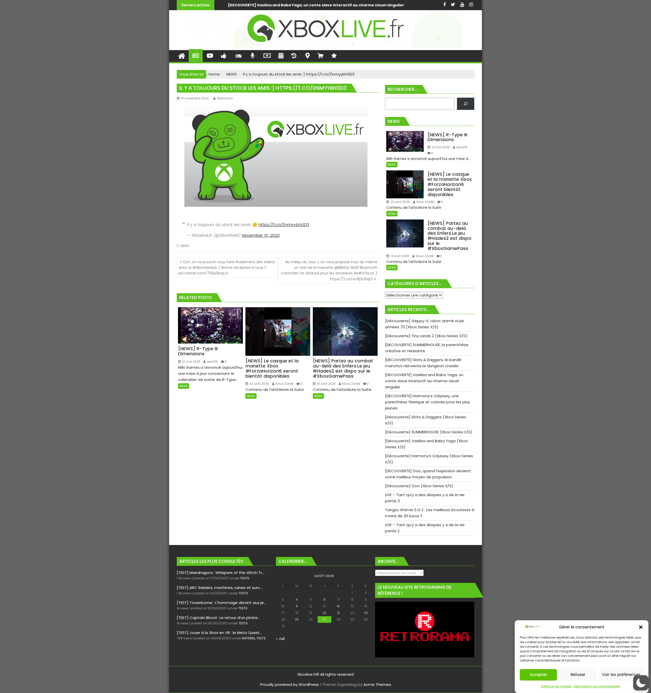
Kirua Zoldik (284, 383)
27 (324, 619)
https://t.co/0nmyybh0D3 (283, 225)
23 (366, 613)
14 (338, 606)
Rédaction (225, 98)
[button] (640, 627)
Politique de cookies (556, 686)
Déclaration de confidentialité (597, 686)
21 (338, 613)
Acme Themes (377, 684)
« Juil (280, 638)
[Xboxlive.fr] (325, 47)
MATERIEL (248, 638)
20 (324, 613)
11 (297, 606)
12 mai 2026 (190, 361)
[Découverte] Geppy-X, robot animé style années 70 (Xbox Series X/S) (369, 5)
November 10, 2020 (261, 235)
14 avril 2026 (326, 383)
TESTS (244, 578)
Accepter (538, 674)
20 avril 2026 (259, 383)
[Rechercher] (465, 104)
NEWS (185, 246)
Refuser (578, 674)
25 (297, 619)
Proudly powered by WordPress (289, 684)
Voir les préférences (621, 674)
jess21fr (212, 361)
